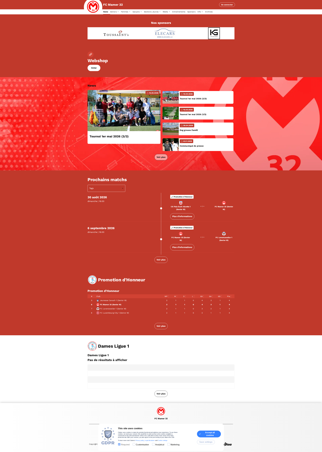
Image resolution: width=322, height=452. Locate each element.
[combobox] (104, 188)
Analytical (159, 445)
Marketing (175, 445)
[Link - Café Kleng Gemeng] (209, 33)
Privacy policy (139, 440)
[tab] (106, 11)
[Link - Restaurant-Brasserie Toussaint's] (111, 33)
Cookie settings (162, 440)
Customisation (142, 445)
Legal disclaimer (150, 440)
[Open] (122, 188)
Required (125, 445)
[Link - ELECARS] (160, 33)
